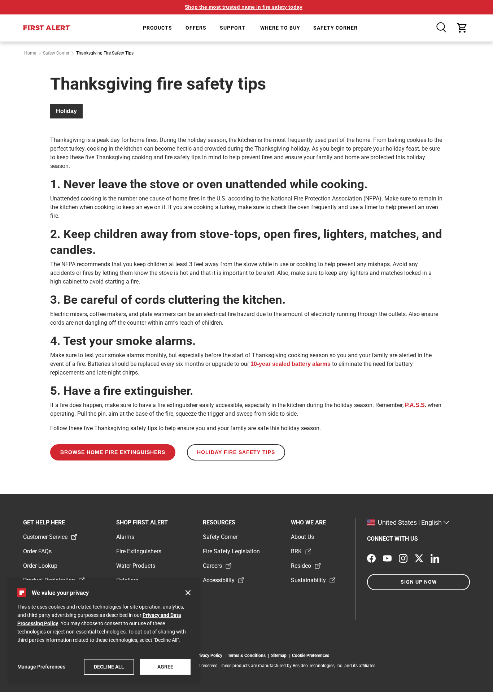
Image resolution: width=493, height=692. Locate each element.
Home (30, 53)
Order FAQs (37, 551)
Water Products (135, 565)
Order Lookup (40, 565)
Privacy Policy (210, 655)
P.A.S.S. (415, 405)
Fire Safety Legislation (231, 551)
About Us (302, 536)
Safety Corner (56, 53)
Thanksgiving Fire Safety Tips (105, 53)
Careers (212, 565)
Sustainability (308, 580)
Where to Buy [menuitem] (280, 28)
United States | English (410, 522)
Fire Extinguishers (138, 551)
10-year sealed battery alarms (290, 364)
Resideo (301, 565)
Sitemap (280, 655)
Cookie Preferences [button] (310, 655)
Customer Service (45, 536)
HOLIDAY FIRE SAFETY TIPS (236, 452)
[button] (442, 28)
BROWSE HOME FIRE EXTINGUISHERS (112, 452)
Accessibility (219, 580)
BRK (296, 551)
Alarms (125, 536)
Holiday (66, 111)
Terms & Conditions (248, 655)
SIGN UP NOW (419, 582)
